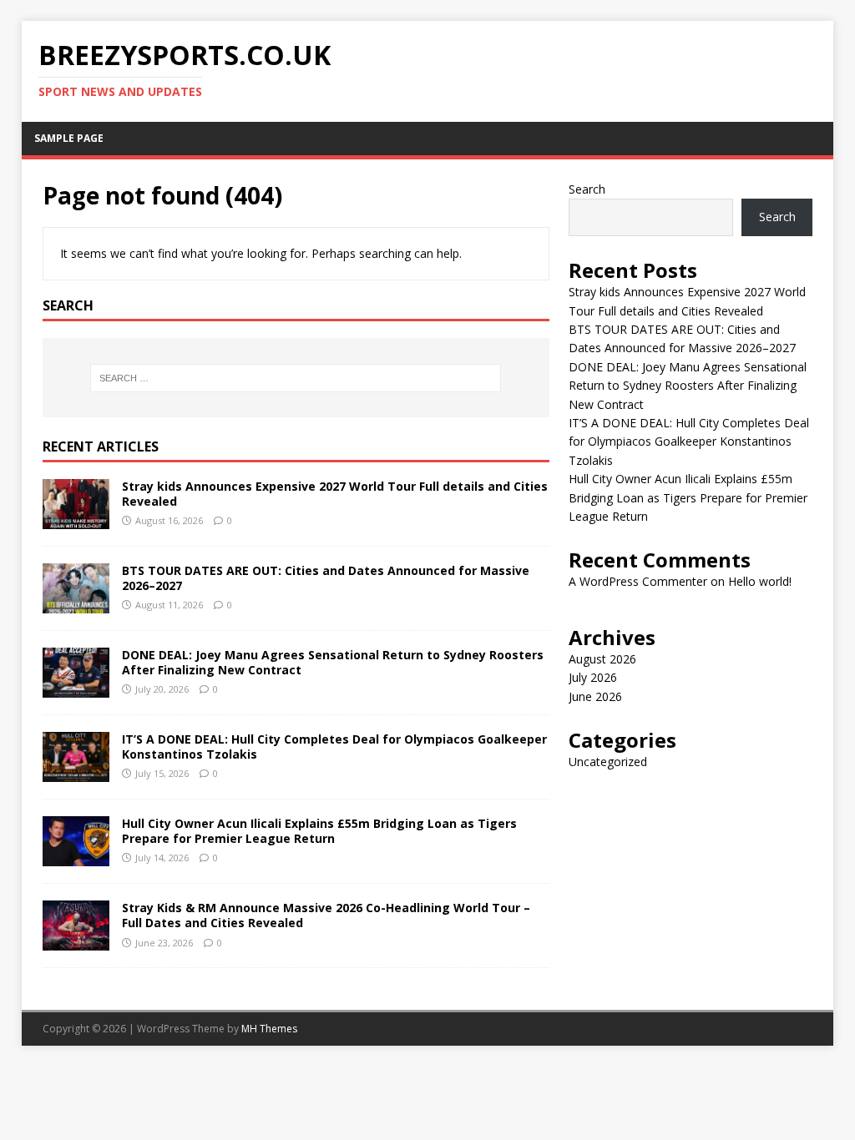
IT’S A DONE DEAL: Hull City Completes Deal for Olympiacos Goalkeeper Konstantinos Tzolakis (334, 746)
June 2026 (595, 696)
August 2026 (602, 659)
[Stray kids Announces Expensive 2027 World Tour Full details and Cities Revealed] (76, 519)
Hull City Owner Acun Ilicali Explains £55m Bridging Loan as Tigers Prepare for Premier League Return (319, 830)
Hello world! (760, 581)
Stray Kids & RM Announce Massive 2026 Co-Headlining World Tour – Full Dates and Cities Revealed (326, 915)
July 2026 (593, 677)
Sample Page (69, 138)
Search (587, 189)
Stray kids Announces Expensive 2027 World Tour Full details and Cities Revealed (335, 493)
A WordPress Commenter (638, 581)
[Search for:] (296, 378)
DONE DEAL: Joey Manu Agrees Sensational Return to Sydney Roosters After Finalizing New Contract (333, 662)
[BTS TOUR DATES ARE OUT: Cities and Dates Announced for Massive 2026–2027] (76, 604)
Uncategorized (608, 761)
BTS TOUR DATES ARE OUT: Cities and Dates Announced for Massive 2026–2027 (325, 577)
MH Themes (269, 1028)
